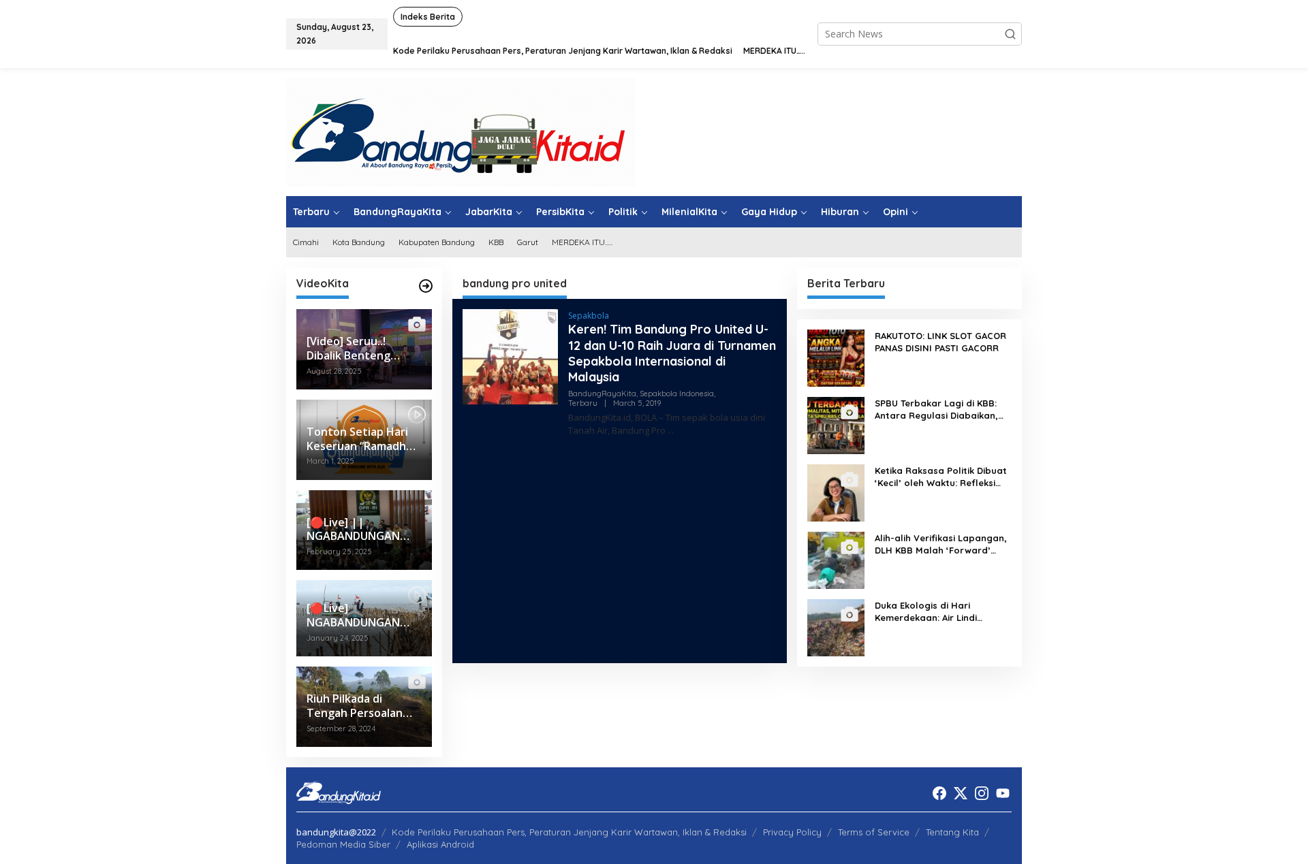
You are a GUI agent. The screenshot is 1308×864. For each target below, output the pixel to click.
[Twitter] (960, 793)
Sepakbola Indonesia (677, 393)
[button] (1010, 34)
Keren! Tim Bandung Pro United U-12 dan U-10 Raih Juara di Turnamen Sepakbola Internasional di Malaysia (672, 353)
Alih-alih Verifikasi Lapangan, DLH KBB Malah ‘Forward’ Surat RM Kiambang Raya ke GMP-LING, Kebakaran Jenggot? (941, 544)
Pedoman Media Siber (343, 844)
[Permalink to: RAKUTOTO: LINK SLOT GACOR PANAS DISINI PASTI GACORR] (836, 357)
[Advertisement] (620, 557)
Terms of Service (873, 832)
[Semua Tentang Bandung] (460, 131)
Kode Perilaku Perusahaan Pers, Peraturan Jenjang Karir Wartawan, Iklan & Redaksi (569, 832)
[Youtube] (1003, 793)
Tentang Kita (952, 832)
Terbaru (582, 403)
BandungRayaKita (602, 393)
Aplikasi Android (440, 844)
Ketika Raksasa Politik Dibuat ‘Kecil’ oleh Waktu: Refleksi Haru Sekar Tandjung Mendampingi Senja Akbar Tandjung (941, 477)
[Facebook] (939, 793)
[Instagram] (982, 793)
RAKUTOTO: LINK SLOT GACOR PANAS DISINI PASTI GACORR (940, 341)
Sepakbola (588, 315)
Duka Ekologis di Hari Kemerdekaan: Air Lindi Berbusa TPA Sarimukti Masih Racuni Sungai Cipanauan (940, 612)
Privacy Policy (792, 832)
